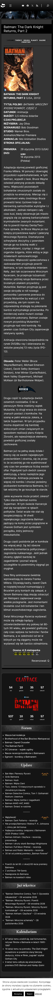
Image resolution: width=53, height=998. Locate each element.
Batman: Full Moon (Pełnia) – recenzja (23, 847)
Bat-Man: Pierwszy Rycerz (18, 773)
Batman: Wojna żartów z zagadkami (22, 800)
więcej (38, 993)
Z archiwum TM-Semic (16, 870)
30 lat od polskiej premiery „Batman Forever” (26, 853)
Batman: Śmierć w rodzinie (18, 806)
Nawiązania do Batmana (17, 874)
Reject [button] (30, 994)
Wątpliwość (10, 817)
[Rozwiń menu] (10, 5)
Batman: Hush (12, 780)
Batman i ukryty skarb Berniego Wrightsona (26, 843)
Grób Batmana (12, 776)
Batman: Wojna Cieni (15, 783)
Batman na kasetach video (18, 877)
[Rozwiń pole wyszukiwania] (48, 5)
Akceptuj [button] (18, 994)
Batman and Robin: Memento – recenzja (24, 850)
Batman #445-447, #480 (17, 803)
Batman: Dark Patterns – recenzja (21, 820)
